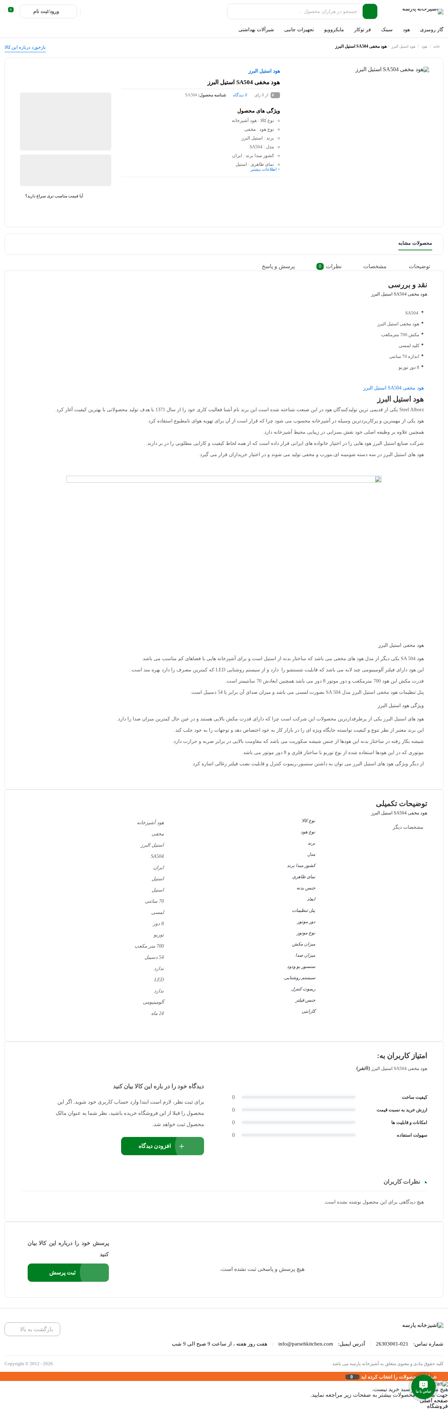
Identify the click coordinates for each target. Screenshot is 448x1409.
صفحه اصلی (434, 1400)
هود (424, 46)
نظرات (330, 266)
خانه (436, 46)
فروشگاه (437, 1406)
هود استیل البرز (403, 46)
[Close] (2, 1376)
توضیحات (419, 266)
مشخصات (375, 266)
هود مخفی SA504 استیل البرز (393, 388)
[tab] (424, 266)
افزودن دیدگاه (155, 1146)
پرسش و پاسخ (278, 266)
